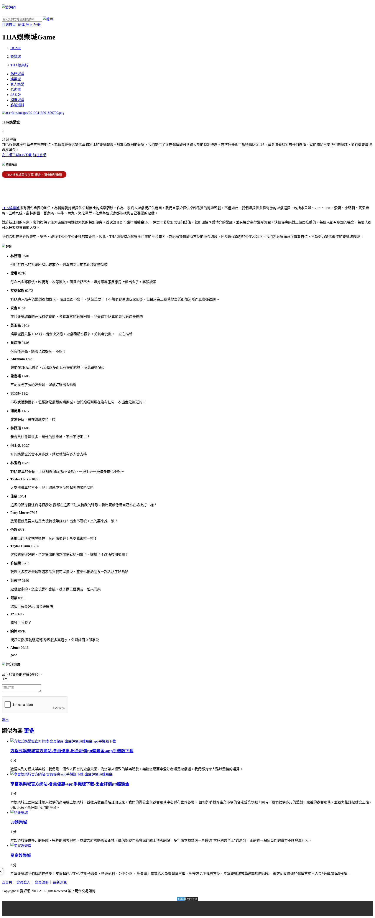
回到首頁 (9, 24)
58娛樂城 (18, 822)
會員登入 (23, 882)
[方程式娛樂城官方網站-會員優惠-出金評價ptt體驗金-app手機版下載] (63, 741)
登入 (29, 24)
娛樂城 (15, 79)
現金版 (15, 95)
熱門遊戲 (17, 74)
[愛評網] (9, 7)
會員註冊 (42, 882)
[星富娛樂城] (20, 845)
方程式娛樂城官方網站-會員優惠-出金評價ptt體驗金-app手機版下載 (71, 751)
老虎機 (15, 89)
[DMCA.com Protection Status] (187, 899)
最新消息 (60, 882)
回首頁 (7, 882)
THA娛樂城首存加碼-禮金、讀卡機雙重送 (34, 174)
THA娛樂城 (11, 208)
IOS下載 (25, 155)
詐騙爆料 (17, 105)
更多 (29, 731)
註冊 (37, 24)
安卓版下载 (10, 155)
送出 (5, 720)
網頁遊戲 (17, 100)
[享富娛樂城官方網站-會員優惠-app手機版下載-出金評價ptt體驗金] (61, 774)
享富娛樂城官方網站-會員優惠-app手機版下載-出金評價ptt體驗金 (69, 784)
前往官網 (39, 155)
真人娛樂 (17, 84)
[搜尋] (48, 19)
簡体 (21, 24)
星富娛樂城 (20, 855)
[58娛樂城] (19, 813)
